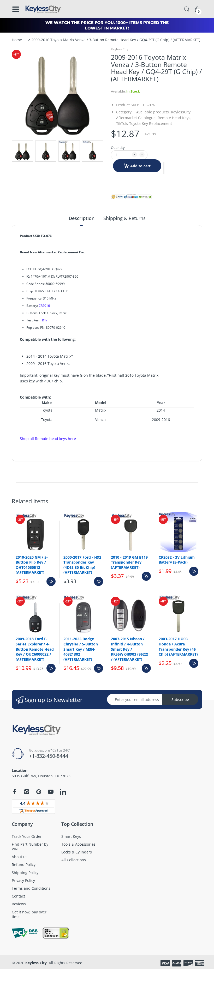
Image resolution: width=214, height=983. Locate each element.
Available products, (153, 111)
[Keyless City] (43, 9)
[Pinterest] (38, 791)
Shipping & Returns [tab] (124, 218)
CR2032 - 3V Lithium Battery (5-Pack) (177, 560)
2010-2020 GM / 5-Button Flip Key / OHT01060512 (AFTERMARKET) (32, 565)
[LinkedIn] (63, 792)
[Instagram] (26, 791)
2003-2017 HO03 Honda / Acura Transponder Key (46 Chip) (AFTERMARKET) (178, 646)
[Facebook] (14, 791)
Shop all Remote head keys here (48, 438)
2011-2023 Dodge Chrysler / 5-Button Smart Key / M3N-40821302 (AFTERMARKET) (80, 649)
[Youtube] (51, 791)
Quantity (118, 147)
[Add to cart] (51, 581)
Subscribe (180, 699)
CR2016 (44, 305)
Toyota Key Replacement (150, 123)
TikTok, (122, 123)
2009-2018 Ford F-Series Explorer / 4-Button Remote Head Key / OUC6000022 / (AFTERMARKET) (35, 649)
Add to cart (140, 165)
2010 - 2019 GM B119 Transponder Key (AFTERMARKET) (129, 562)
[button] (163, 168)
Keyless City (119, 49)
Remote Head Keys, (174, 117)
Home (17, 39)
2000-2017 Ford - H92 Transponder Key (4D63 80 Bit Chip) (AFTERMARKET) (82, 565)
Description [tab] (81, 218)
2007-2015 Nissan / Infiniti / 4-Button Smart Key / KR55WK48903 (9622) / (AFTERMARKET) (129, 649)
